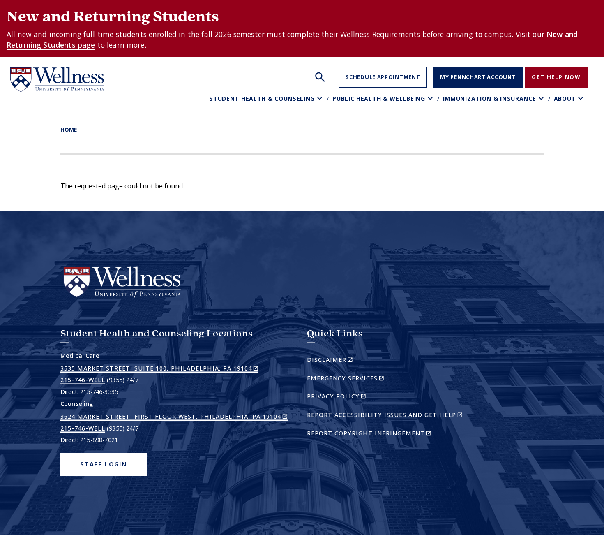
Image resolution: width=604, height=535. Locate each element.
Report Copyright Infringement (383, 434)
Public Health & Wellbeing (378, 98)
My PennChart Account (478, 77)
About (565, 98)
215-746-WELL (82, 380)
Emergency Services (360, 379)
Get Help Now (556, 77)
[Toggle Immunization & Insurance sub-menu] (542, 98)
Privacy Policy (350, 397)
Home (68, 129)
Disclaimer (344, 360)
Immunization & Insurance (489, 98)
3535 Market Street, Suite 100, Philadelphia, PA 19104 (159, 368)
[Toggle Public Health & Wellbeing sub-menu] (431, 98)
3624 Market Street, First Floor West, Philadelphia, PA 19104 (174, 416)
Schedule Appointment (383, 77)
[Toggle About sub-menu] (582, 98)
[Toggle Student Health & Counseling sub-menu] (321, 98)
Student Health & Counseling (262, 98)
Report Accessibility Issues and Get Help (388, 416)
